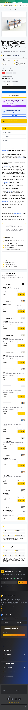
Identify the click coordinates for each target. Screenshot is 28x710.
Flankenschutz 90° (8, 441)
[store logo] (11, 5)
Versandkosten (7, 136)
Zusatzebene (6, 321)
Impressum (16, 689)
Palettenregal (5, 150)
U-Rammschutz (7, 304)
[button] (11, 39)
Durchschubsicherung (8, 406)
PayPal (15, 92)
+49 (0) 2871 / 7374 (7, 609)
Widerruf (3, 692)
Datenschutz (6, 586)
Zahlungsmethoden (17, 692)
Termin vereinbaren (13, 635)
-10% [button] (4, 73)
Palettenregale (9, 191)
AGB (3, 689)
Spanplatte (6, 423)
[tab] (14, 121)
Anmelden (21, 582)
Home (2, 9)
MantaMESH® (6, 458)
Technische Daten (8, 132)
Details (6, 128)
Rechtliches (7, 144)
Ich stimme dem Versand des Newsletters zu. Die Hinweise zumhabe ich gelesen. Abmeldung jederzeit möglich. (15, 586)
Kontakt (3, 690)
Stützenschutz (6, 389)
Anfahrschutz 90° (7, 287)
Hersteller (6, 140)
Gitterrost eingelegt (8, 510)
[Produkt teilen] (26, 57)
